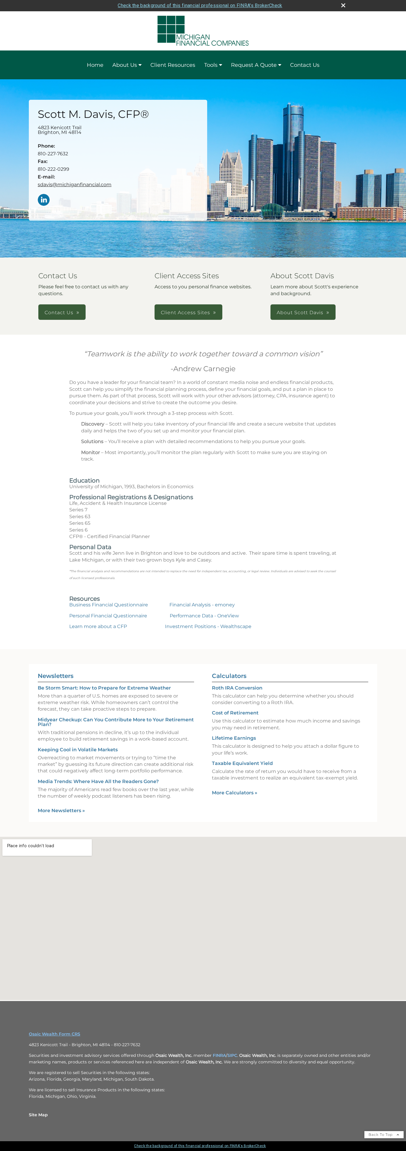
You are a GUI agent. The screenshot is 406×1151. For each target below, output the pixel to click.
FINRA (219, 1055)
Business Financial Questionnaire (108, 605)
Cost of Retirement (235, 713)
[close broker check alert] (343, 5)
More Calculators (234, 793)
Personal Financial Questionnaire (108, 616)
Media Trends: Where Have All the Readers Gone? (98, 781)
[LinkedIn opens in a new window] (44, 200)
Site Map (38, 1114)
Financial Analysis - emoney (202, 605)
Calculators (229, 675)
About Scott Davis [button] (300, 312)
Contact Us (305, 65)
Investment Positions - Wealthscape (208, 626)
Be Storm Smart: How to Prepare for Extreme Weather (104, 688)
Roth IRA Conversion (237, 688)
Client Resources (172, 65)
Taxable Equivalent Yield (242, 763)
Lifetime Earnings (234, 738)
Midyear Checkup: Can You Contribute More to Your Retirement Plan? (116, 722)
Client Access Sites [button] (185, 312)
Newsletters (55, 675)
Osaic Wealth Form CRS (54, 1034)
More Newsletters (61, 810)
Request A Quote (254, 65)
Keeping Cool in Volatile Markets (78, 749)
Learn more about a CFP (98, 626)
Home (95, 65)
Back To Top (381, 1134)
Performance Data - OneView (204, 616)
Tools (211, 65)
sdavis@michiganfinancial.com (74, 184)
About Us (124, 65)
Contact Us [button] (59, 312)
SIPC (232, 1055)
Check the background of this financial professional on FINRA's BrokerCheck (200, 5)
